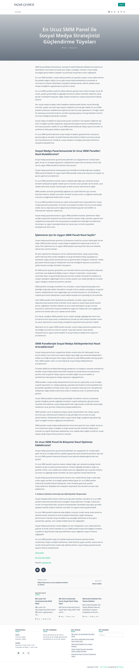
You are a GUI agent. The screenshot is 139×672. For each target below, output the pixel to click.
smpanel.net (46, 562)
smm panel (39, 553)
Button (121, 4)
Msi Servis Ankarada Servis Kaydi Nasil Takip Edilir (68, 601)
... (38, 615)
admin (65, 48)
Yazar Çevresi (24, 5)
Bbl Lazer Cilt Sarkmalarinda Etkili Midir (43, 601)
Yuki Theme (104, 667)
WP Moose (120, 667)
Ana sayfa (18, 12)
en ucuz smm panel (42, 558)
